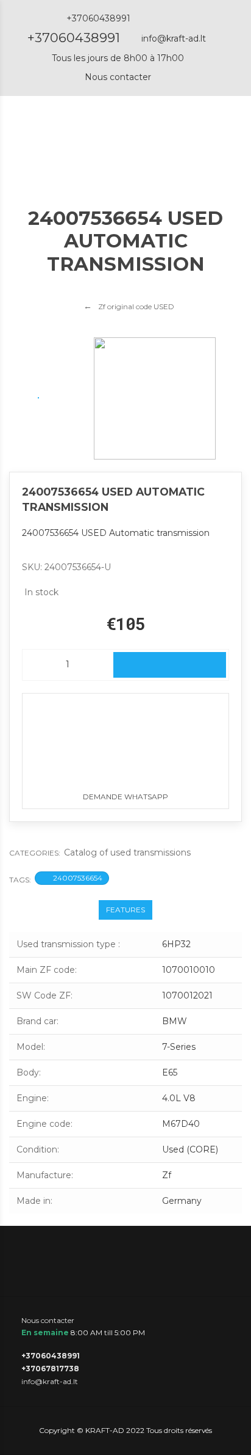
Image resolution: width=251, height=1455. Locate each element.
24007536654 (77, 877)
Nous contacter (118, 76)
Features (125, 909)
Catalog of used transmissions (127, 852)
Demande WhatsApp (125, 796)
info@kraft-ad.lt (173, 38)
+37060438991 (73, 37)
